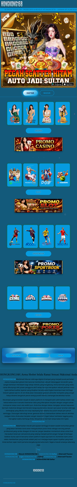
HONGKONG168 (9, 379)
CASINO (38, 131)
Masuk (47, 93)
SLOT (38, 192)
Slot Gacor (16, 355)
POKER (38, 315)
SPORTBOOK (38, 253)
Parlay (60, 355)
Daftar (30, 93)
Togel (38, 355)
